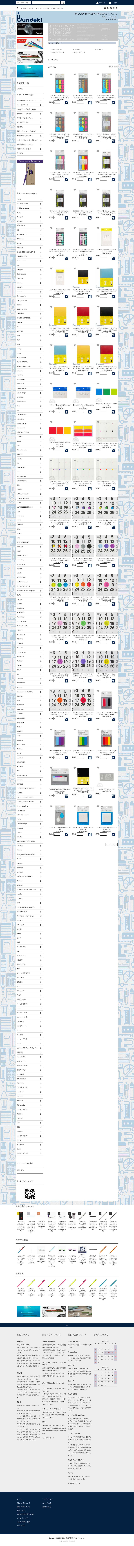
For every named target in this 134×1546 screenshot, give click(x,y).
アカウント (102, 3)
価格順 (111, 66)
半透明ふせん (99, 49)
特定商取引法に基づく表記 (25, 1514)
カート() (114, 3)
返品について (21, 1510)
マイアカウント (47, 1499)
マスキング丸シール (56, 49)
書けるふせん (76, 49)
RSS (18, 1525)
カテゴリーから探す (28, 8)
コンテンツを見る (58, 8)
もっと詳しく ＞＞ (48, 1438)
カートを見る (46, 1503)
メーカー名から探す (43, 8)
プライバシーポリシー (24, 1518)
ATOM (23, 1525)
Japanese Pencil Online (69, 1541)
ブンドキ (61, 1541)
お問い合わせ (46, 1507)
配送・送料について (23, 1507)
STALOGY (59, 43)
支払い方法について (23, 1503)
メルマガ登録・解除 (23, 1522)
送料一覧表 (20, 1170)
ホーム (51, 43)
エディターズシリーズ (79, 52)
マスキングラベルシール (57, 52)
